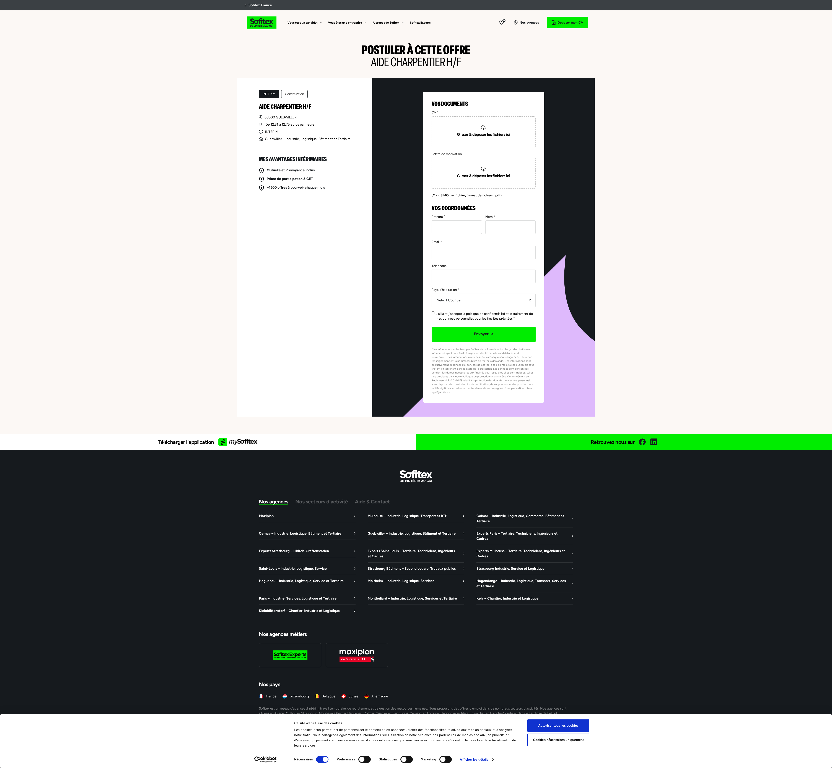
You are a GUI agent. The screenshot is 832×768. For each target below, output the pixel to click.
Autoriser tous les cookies (558, 725)
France (271, 696)
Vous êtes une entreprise (345, 22)
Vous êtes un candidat (302, 22)
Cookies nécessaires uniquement (558, 740)
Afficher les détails (474, 759)
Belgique (328, 696)
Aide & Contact (372, 501)
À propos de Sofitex (386, 22)
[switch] (364, 759)
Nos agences (273, 501)
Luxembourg (299, 696)
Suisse (353, 696)
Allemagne (379, 696)
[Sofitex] (261, 22)
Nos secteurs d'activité (321, 501)
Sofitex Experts (420, 22)
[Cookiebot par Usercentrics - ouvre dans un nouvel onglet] (265, 759)
